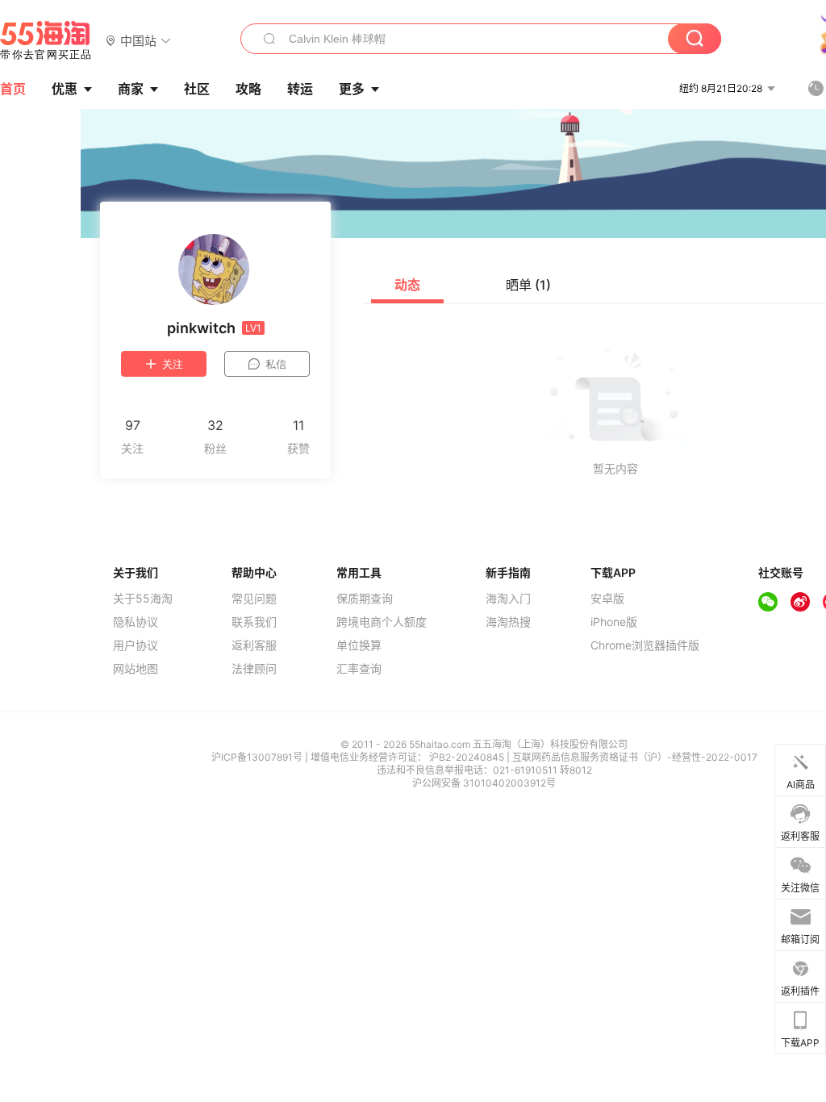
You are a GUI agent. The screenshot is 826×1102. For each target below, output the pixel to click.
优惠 (64, 89)
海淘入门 (508, 598)
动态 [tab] (407, 285)
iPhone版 (613, 622)
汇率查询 (359, 668)
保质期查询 (364, 598)
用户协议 (135, 645)
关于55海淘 (143, 598)
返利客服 (254, 645)
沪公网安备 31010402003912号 (484, 783)
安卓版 (607, 598)
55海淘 (46, 40)
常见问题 (254, 598)
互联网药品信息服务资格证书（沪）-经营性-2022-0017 (634, 757)
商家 (131, 89)
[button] (138, 39)
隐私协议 (135, 622)
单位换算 (359, 645)
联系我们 (254, 622)
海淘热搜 (508, 622)
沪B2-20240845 (468, 757)
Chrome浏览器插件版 (644, 645)
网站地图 (135, 668)
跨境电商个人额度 (381, 622)
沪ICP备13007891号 (258, 757)
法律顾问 (254, 668)
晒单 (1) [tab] (528, 285)
